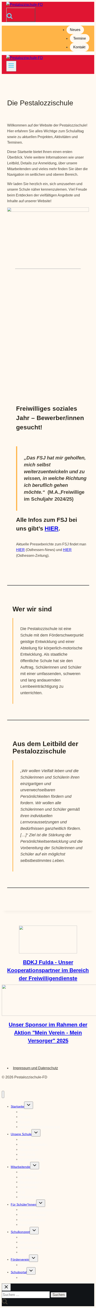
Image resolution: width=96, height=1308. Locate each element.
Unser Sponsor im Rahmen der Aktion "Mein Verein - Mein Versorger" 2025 (48, 1033)
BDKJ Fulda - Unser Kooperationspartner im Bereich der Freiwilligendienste (48, 970)
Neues (75, 30)
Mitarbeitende (20, 1167)
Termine (79, 38)
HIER (51, 528)
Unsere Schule (21, 1134)
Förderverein (20, 1259)
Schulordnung (29, 1252)
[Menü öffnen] (11, 66)
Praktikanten (28, 1187)
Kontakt (79, 47)
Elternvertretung (31, 1197)
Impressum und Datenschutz (35, 1068)
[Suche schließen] (6, 1287)
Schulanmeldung (31, 1159)
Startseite (17, 1106)
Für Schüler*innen (23, 1204)
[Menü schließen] (3, 1094)
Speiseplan (27, 1224)
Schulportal (19, 1272)
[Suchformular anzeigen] (20, 15)
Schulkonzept (20, 1232)
